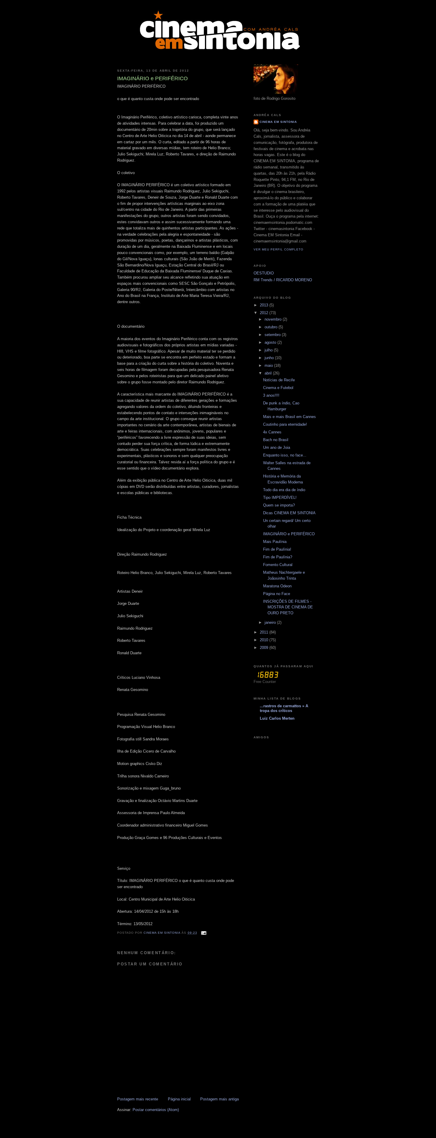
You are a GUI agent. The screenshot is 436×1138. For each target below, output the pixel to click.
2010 (264, 640)
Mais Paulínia (275, 541)
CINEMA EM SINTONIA (278, 121)
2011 (264, 632)
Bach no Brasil (275, 440)
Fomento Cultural (277, 564)
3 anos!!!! (271, 395)
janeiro (271, 622)
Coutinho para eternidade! (285, 424)
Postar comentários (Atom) (156, 1110)
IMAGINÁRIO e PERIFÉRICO (289, 534)
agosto (271, 342)
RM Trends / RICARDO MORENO (283, 280)
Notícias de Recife (279, 380)
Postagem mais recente (137, 1099)
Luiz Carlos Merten (277, 718)
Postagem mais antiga (219, 1099)
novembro (274, 319)
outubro (272, 327)
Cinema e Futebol (278, 387)
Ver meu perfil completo (278, 249)
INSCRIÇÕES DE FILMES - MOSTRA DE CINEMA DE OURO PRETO (288, 607)
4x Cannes (272, 432)
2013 (264, 305)
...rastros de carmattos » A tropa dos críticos (284, 708)
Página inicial (179, 1099)
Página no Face (276, 593)
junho (270, 358)
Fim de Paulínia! (277, 549)
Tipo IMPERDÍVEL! (280, 497)
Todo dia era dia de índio (284, 490)
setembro (273, 334)
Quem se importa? (279, 505)
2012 (264, 313)
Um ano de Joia (276, 447)
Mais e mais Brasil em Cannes (289, 416)
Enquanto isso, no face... (284, 455)
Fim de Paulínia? (277, 557)
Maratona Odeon (277, 586)
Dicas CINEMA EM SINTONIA (289, 513)
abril (269, 373)
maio (269, 365)
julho (269, 350)
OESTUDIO (264, 273)
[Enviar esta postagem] (203, 932)
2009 (264, 647)
